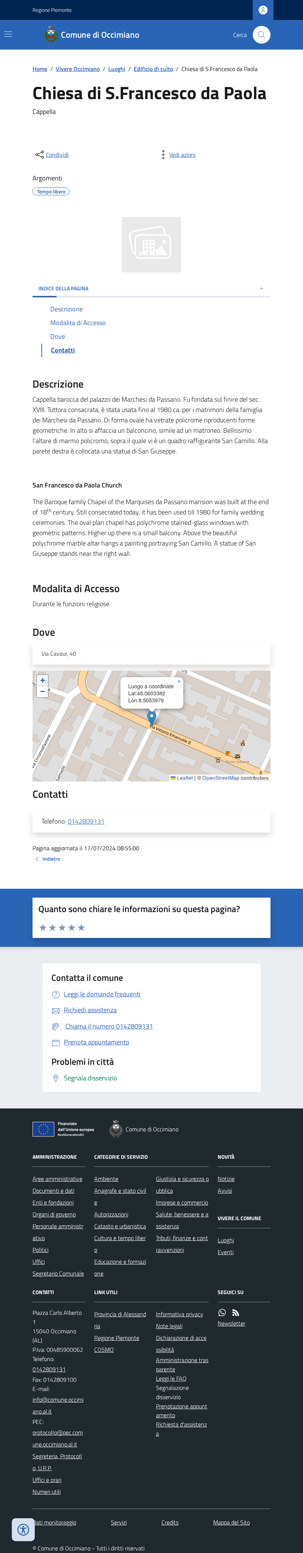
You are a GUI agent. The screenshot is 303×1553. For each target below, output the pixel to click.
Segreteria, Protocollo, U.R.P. (57, 1462)
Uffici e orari (47, 1479)
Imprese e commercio (182, 1202)
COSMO (104, 1349)
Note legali (169, 1325)
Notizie (226, 1178)
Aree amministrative (57, 1178)
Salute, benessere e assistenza (182, 1220)
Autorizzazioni (111, 1214)
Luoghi (116, 68)
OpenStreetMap (220, 777)
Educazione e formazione (120, 1267)
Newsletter (231, 1323)
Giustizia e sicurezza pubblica (182, 1184)
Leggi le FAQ (171, 1378)
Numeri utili (47, 1491)
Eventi (226, 1252)
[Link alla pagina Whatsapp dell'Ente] (222, 1312)
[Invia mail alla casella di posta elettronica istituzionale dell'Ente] (59, 1405)
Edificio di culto (153, 68)
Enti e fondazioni (53, 1202)
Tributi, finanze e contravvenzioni (182, 1243)
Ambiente (106, 1178)
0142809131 (86, 821)
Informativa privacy (179, 1314)
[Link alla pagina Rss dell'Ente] (235, 1312)
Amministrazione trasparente (182, 1365)
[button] (151, 718)
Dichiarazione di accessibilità (181, 1343)
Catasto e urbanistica (120, 1226)
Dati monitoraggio (54, 1522)
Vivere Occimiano (78, 68)
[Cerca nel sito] (258, 35)
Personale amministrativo (58, 1232)
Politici (40, 1249)
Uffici (39, 1261)
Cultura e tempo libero (120, 1243)
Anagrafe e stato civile (120, 1196)
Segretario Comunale (58, 1273)
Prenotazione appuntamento (181, 1411)
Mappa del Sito (231, 1522)
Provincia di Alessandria (120, 1320)
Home (40, 68)
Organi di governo (54, 1214)
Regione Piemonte (52, 10)
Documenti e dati (53, 1190)
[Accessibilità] (23, 1530)
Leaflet (184, 777)
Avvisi (225, 1190)
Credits (169, 1522)
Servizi (119, 1522)
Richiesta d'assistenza (181, 1429)
